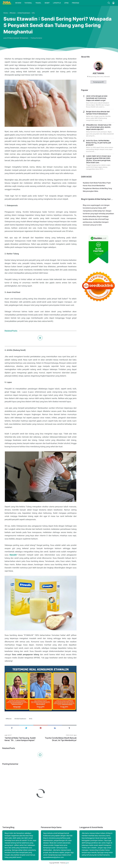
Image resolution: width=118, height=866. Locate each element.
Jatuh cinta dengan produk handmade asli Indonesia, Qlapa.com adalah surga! (96, 98)
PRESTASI (75, 3)
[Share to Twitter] (26, 728)
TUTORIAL (28, 3)
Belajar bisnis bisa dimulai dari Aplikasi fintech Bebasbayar (98, 112)
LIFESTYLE (57, 3)
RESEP (47, 3)
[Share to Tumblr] (69, 728)
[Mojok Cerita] (6, 3)
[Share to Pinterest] (40, 728)
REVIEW (18, 3)
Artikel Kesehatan (20, 719)
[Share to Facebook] (12, 728)
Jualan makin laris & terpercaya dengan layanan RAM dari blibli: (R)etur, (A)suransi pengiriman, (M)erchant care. (98, 159)
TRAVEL (38, 3)
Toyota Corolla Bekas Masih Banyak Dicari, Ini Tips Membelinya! (61, 739)
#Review (9, 719)
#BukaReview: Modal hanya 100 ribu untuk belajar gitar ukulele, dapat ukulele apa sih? (98, 127)
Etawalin (13, 555)
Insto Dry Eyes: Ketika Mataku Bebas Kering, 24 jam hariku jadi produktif (98, 142)
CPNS (66, 3)
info (31, 719)
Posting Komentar (36, 38)
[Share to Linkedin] (55, 728)
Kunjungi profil (98, 82)
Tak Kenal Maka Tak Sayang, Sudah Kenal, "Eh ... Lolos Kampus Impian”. (20, 739)
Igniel (67, 863)
